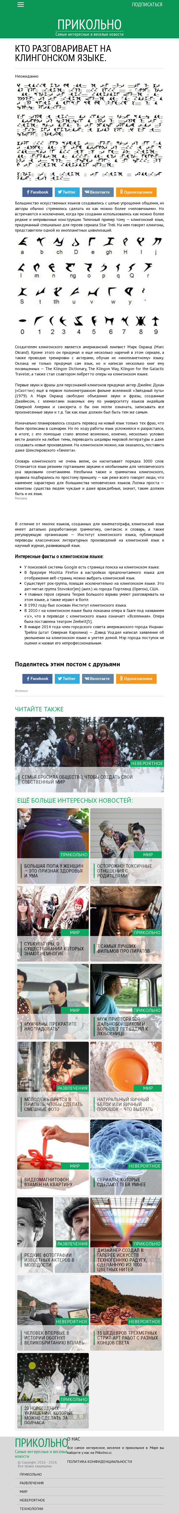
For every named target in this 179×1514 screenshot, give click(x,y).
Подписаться (147, 4)
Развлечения (32, 1483)
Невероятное (32, 1500)
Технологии (31, 1509)
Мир (24, 1491)
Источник (21, 691)
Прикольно (31, 1474)
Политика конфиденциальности (99, 1461)
